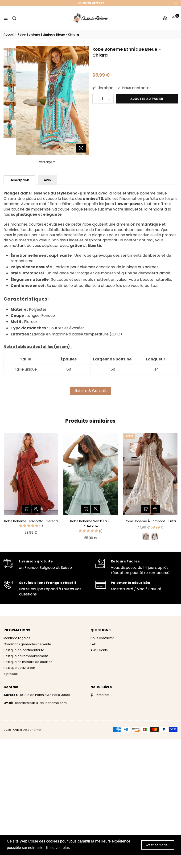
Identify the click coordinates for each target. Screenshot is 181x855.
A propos (11, 674)
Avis (47, 180)
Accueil (9, 35)
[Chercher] (14, 18)
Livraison (105, 88)
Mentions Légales (17, 638)
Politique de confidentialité (24, 650)
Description (19, 180)
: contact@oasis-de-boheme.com (40, 703)
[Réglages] (164, 18)
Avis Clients (99, 650)
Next (85, 100)
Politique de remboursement (26, 656)
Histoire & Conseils (90, 390)
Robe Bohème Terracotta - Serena (31, 521)
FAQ (93, 644)
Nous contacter (136, 88)
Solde (129, 436)
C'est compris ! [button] (158, 845)
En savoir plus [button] (58, 848)
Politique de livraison (19, 667)
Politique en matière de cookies (28, 662)
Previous (20, 100)
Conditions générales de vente (27, 644)
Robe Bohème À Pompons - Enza (150, 521)
